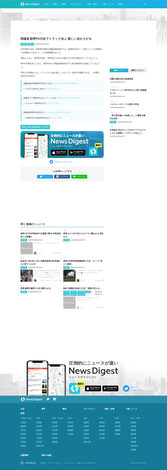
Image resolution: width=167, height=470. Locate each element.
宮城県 (23, 434)
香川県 (118, 426)
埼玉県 (87, 292)
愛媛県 (118, 430)
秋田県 (23, 438)
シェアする (64, 177)
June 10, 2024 (51, 89)
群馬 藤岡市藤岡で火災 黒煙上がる (36, 288)
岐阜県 (70, 422)
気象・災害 (92, 4)
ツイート (47, 177)
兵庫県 (86, 434)
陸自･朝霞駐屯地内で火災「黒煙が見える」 (82, 288)
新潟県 (55, 422)
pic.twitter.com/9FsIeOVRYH (68, 98)
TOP (22, 33)
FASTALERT (91, 463)
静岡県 (70, 426)
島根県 (102, 426)
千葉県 (66, 294)
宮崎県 (133, 442)
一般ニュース (108, 4)
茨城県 (66, 292)
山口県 (102, 438)
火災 (46, 4)
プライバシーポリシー (55, 463)
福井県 (55, 434)
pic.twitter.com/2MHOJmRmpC (57, 112)
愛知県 (70, 430)
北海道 (23, 422)
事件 (55, 4)
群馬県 (33, 33)
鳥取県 (102, 422)
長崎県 (133, 430)
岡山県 (102, 430)
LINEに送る (81, 177)
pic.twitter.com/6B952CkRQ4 (64, 83)
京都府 (113, 122)
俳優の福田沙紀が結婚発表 (121, 79)
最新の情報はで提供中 (35, 127)
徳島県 (118, 422)
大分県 (133, 438)
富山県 (55, 426)
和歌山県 (87, 442)
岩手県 (23, 430)
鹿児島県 (134, 446)
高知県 (118, 434)
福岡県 (133, 422)
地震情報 (24, 455)
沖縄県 (133, 450)
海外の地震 (46, 455)
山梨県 (55, 438)
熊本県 (133, 434)
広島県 (102, 434)
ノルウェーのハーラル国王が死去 (124, 104)
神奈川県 (81, 294)
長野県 (55, 442)
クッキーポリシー (69, 463)
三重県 (70, 434)
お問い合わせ (81, 463)
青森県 (23, 426)
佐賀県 (133, 426)
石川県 (55, 430)
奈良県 (86, 438)
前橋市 (40, 33)
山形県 (23, 442)
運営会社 (43, 463)
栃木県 (73, 292)
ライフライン (76, 4)
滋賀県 (86, 422)
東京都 (73, 294)
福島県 (23, 446)
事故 (64, 4)
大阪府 (86, 430)
